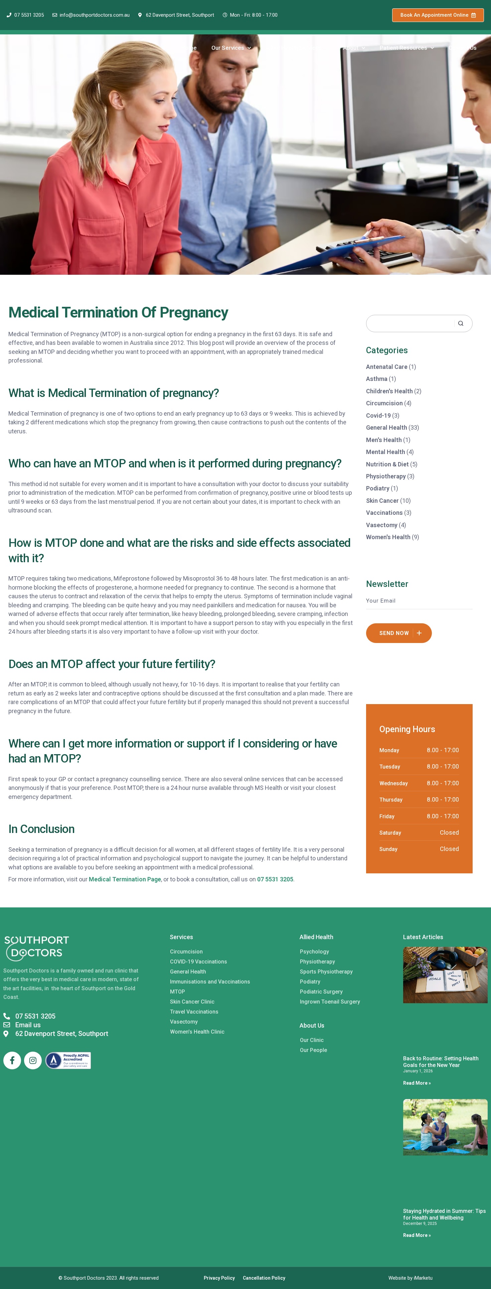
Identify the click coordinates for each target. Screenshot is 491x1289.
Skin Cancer (382, 500)
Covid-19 (378, 415)
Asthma (376, 378)
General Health (386, 427)
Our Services (227, 47)
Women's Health (388, 537)
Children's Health (389, 391)
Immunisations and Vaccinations (210, 982)
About (350, 47)
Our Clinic (312, 1040)
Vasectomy (381, 524)
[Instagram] (33, 1060)
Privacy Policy (219, 1278)
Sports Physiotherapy (326, 972)
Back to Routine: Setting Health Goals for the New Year (441, 1061)
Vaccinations (384, 512)
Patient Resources (403, 47)
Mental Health (385, 451)
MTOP (177, 992)
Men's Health (384, 439)
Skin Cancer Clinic (192, 1002)
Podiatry (377, 488)
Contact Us (463, 47)
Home (189, 47)
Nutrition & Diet (387, 464)
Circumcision (384, 403)
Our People (313, 1050)
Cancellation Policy (264, 1278)
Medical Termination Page (125, 879)
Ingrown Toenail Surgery (330, 1002)
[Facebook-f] (12, 1060)
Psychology (314, 951)
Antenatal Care (386, 366)
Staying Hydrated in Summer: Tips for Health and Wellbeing (444, 1214)
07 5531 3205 (275, 879)
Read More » (417, 1083)
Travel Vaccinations (194, 1012)
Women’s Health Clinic (197, 1032)
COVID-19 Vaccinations (198, 961)
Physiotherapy (386, 476)
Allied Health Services (294, 47)
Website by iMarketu (410, 1278)
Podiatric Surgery (321, 992)
